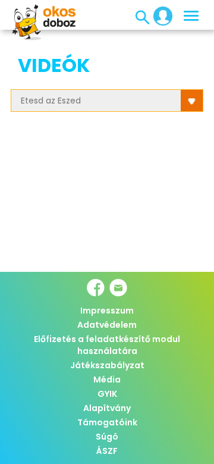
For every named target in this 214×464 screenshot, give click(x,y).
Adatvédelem (107, 325)
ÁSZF (107, 451)
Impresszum (107, 310)
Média (107, 379)
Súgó (107, 437)
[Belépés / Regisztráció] (159, 15)
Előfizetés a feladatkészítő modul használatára (107, 345)
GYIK (107, 394)
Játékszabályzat (107, 365)
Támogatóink (107, 422)
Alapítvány (107, 408)
